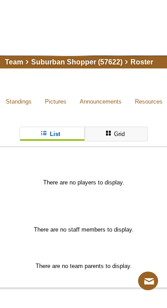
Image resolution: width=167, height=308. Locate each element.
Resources (149, 101)
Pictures (55, 101)
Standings (19, 101)
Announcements (101, 101)
